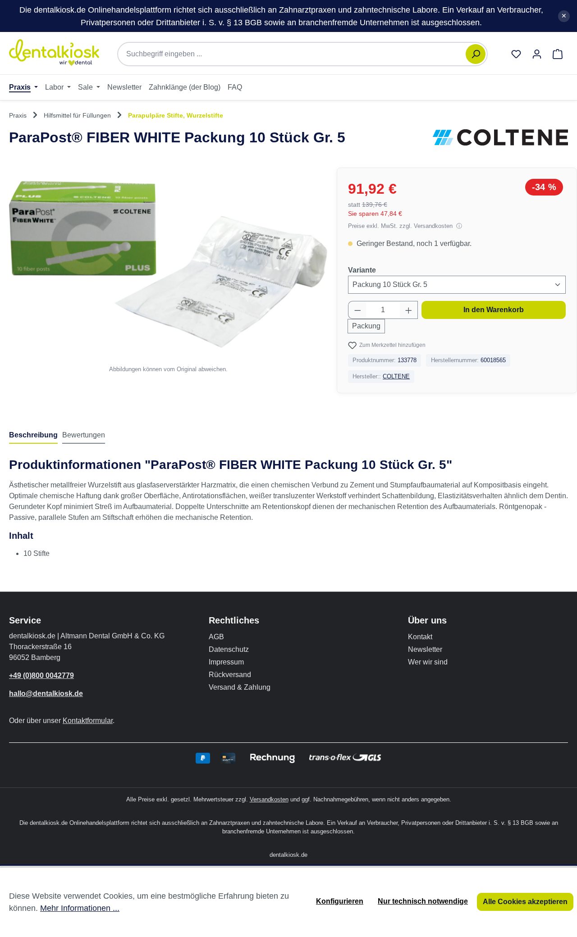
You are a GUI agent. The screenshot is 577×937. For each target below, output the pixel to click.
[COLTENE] (500, 137)
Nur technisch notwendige (423, 901)
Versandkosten (269, 799)
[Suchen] (475, 54)
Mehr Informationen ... (79, 908)
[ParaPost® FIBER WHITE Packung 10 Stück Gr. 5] (168, 264)
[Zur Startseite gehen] (54, 52)
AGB (216, 637)
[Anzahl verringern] (357, 310)
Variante (362, 270)
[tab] (33, 436)
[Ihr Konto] (537, 54)
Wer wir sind (428, 662)
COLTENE (396, 376)
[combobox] (296, 54)
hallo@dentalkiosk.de (46, 693)
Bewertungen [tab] (83, 435)
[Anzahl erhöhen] (408, 310)
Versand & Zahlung (239, 687)
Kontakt (420, 637)
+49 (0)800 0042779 (41, 675)
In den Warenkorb (493, 310)
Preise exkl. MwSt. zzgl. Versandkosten (401, 226)
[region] (168, 271)
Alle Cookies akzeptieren (525, 901)
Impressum (226, 662)
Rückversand (230, 674)
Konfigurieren (339, 901)
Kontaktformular (88, 720)
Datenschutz (229, 649)
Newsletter (425, 649)
